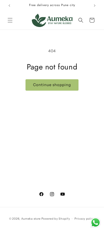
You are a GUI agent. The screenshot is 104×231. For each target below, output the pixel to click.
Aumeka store (31, 218)
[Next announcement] (94, 5)
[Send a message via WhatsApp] (95, 222)
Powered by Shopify (55, 218)
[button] (10, 20)
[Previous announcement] (9, 5)
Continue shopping (52, 84)
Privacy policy (84, 218)
